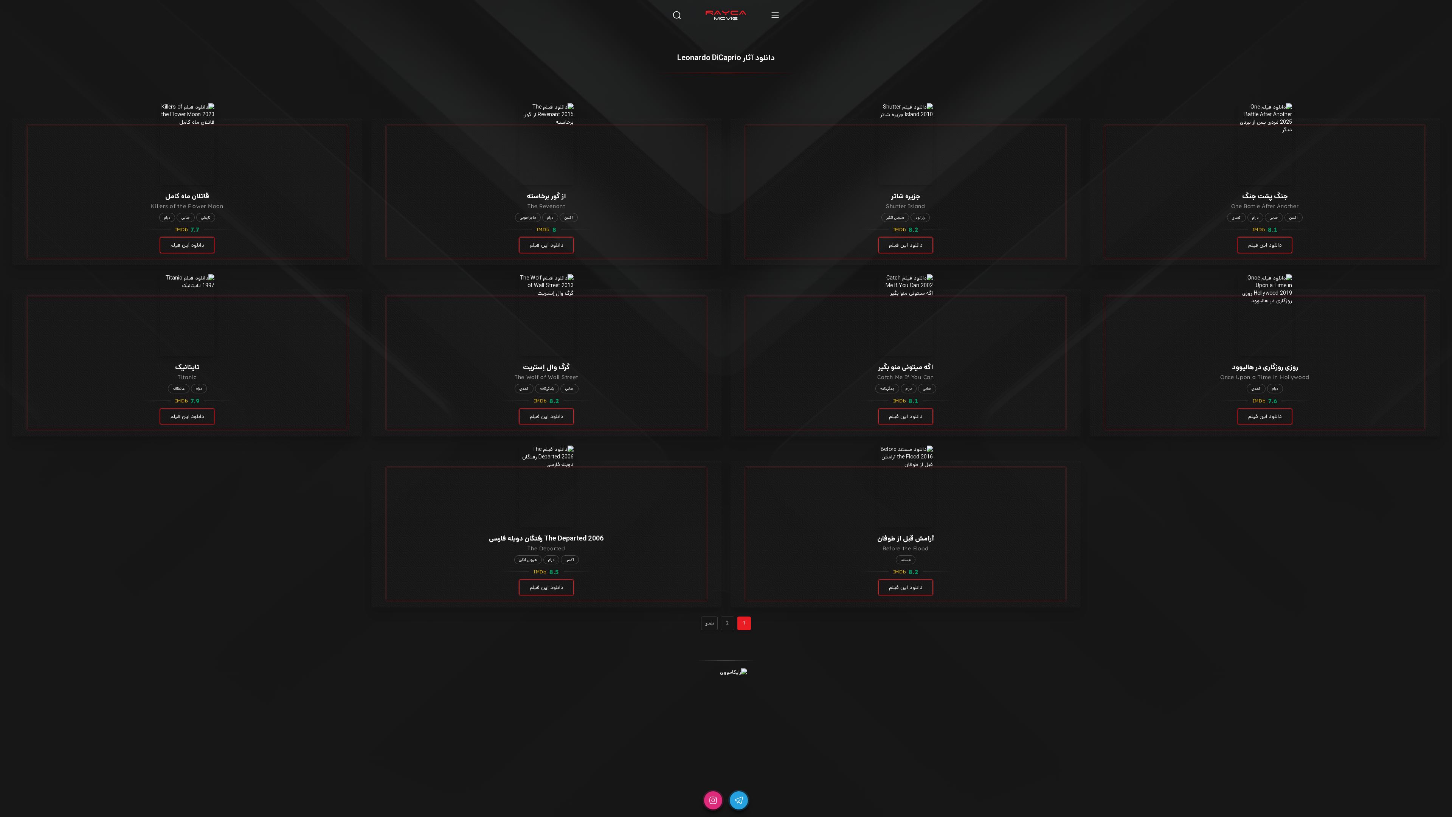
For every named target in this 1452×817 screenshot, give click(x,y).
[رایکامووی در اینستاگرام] (713, 800)
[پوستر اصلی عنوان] (1265, 144)
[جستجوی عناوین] (677, 15)
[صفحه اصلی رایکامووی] (726, 15)
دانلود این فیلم (1265, 245)
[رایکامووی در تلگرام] (739, 800)
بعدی (709, 623)
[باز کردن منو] (775, 15)
